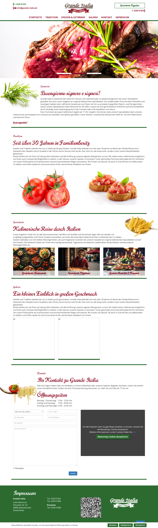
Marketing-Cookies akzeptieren (113, 437)
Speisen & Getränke (73, 17)
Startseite (35, 17)
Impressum (122, 17)
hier (134, 432)
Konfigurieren (126, 525)
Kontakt (106, 17)
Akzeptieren (140, 525)
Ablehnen (112, 525)
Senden (73, 473)
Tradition (51, 17)
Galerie (93, 17)
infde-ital (26, 8)
